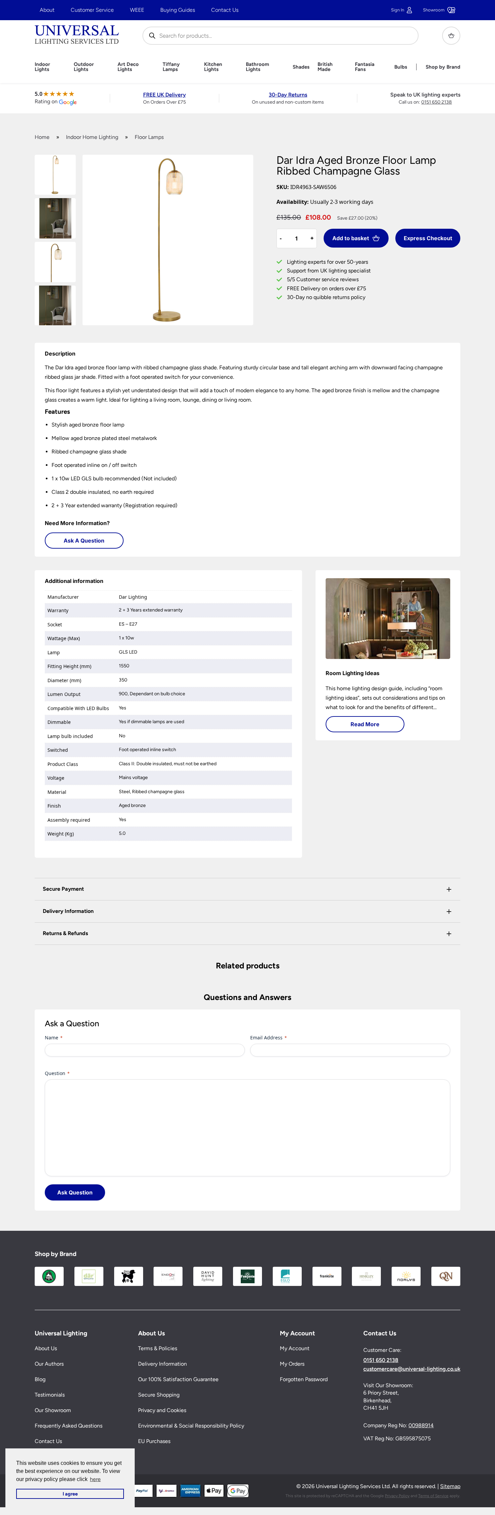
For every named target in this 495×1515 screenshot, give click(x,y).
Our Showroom (53, 1410)
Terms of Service (433, 1495)
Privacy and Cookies (162, 1410)
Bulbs (400, 67)
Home (42, 137)
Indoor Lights (42, 67)
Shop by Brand (443, 67)
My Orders (292, 1364)
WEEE (137, 10)
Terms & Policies (157, 1348)
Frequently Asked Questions (68, 1425)
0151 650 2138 (436, 102)
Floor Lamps (149, 137)
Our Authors (49, 1364)
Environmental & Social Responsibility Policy (191, 1425)
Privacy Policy (397, 1495)
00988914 (421, 1425)
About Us (46, 1348)
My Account (294, 1348)
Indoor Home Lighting (92, 137)
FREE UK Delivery (164, 94)
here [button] (95, 1479)
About (47, 10)
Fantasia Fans (364, 67)
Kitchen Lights (213, 67)
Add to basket (350, 238)
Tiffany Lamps (171, 67)
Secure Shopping (158, 1395)
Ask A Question (84, 540)
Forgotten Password (304, 1379)
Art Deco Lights (128, 67)
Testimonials (50, 1395)
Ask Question (75, 1192)
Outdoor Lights (84, 67)
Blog (40, 1379)
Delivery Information (162, 1364)
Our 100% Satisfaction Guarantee (178, 1379)
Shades (301, 67)
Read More (365, 724)
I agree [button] (70, 1494)
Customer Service (92, 10)
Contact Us (224, 10)
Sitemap (450, 1486)
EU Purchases (154, 1441)
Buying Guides (177, 10)
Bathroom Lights (257, 67)
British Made (325, 67)
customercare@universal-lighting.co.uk (411, 1369)
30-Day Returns (288, 94)
